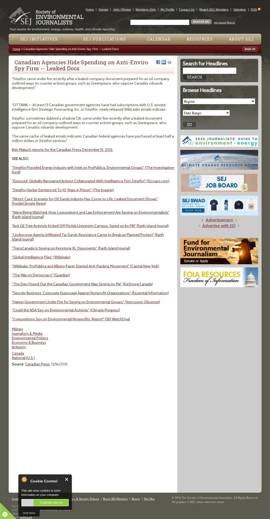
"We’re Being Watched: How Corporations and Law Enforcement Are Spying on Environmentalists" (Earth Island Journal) (91, 214)
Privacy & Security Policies (82, 499)
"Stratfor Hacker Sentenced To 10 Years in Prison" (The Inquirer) (63, 190)
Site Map (149, 499)
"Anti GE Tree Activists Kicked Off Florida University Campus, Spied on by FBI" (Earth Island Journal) (90, 225)
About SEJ (241, 39)
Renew (136, 499)
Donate (104, 9)
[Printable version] (169, 62)
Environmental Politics (30, 338)
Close (67, 479)
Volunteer (239, 9)
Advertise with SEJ (218, 225)
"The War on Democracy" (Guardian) (41, 275)
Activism (19, 347)
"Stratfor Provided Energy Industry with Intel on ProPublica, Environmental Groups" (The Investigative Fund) (93, 169)
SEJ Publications (104, 39)
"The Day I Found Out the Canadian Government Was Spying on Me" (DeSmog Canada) (82, 284)
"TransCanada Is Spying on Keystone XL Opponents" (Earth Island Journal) (71, 248)
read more (29, 513)
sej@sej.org (26, 517)
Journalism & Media (27, 333)
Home (90, 9)
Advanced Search (224, 22)
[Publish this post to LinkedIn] (164, 62)
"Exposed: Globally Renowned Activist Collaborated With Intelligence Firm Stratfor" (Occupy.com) (91, 181)
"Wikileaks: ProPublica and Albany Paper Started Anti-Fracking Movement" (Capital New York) (85, 266)
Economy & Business (29, 342)
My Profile (167, 9)
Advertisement (219, 219)
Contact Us (187, 9)
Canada (18, 353)
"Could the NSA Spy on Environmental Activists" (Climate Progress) (66, 310)
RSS (254, 9)
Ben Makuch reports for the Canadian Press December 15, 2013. (62, 149)
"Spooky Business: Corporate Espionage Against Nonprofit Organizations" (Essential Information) (90, 293)
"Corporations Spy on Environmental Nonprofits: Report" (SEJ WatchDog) (71, 319)
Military (17, 329)
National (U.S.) (23, 357)
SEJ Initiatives (39, 39)
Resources (200, 39)
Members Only (146, 9)
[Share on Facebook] (158, 62)
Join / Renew (122, 9)
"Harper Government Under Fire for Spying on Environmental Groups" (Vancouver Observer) (86, 302)
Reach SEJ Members (214, 9)
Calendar (159, 39)
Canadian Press (37, 364)
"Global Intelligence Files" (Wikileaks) (41, 257)
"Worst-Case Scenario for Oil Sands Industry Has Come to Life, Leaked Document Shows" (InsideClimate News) (85, 201)
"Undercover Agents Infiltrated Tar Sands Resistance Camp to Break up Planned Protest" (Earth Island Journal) (88, 237)
